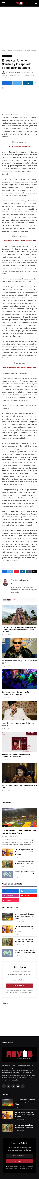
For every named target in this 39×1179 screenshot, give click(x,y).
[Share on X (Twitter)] (17, 83)
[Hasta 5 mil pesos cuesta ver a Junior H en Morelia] (19, 710)
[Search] (36, 3)
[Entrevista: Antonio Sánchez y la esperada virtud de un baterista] (19, 98)
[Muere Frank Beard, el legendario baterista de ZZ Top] (19, 648)
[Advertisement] (19, 28)
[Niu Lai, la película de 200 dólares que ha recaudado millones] (7, 852)
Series (5, 826)
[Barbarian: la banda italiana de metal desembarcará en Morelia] (19, 679)
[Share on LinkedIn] (28, 83)
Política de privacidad (26, 992)
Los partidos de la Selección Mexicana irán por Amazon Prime (25, 916)
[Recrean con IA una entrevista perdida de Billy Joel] (19, 773)
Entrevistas (7, 56)
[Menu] (3, 3)
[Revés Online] (19, 3)
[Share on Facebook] (7, 83)
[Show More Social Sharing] (35, 83)
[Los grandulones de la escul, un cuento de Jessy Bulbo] (7, 864)
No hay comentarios (28, 75)
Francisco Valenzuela (14, 72)
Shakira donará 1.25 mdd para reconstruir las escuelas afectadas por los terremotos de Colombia (19, 629)
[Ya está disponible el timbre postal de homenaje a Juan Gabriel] (19, 742)
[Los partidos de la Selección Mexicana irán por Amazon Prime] (19, 817)
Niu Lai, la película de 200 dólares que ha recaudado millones (24, 852)
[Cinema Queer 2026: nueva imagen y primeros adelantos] (7, 874)
